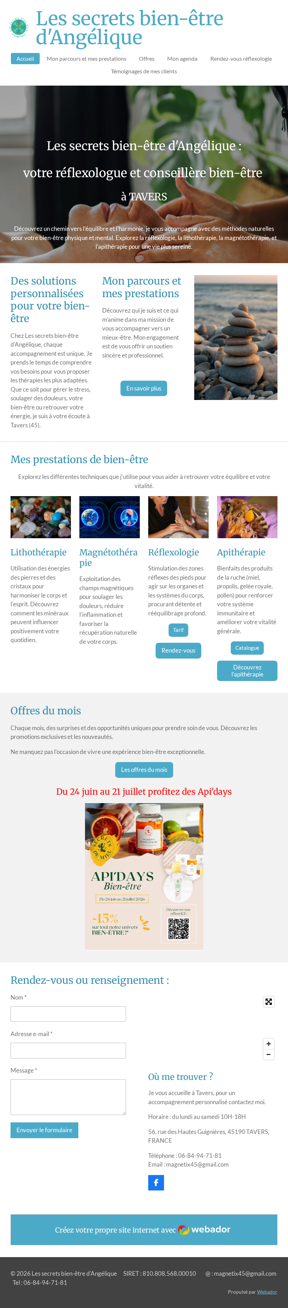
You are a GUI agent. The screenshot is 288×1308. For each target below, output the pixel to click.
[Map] (212, 1028)
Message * (24, 1070)
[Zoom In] (268, 1044)
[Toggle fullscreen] (268, 1001)
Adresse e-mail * (32, 1033)
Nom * (19, 997)
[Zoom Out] (268, 1054)
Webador (267, 1292)
